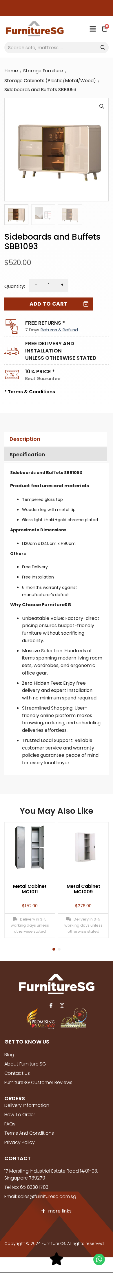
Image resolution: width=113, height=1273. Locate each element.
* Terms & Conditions (29, 391)
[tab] (55, 439)
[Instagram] (62, 1005)
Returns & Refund (59, 330)
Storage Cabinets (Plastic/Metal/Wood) (50, 80)
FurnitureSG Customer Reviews (38, 1082)
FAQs (9, 1123)
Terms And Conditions (29, 1133)
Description (25, 438)
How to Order (19, 1114)
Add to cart (49, 303)
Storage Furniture (43, 70)
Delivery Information (26, 1105)
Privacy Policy (19, 1142)
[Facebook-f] (51, 1005)
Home (11, 70)
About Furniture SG (25, 1064)
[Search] (103, 47)
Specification (27, 454)
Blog (9, 1054)
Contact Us (17, 1073)
